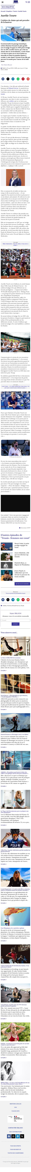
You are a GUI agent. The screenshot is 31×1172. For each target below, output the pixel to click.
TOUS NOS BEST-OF (15, 1149)
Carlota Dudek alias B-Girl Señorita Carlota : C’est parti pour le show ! (15, 966)
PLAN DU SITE (15, 1111)
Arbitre (5, 605)
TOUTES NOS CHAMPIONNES (15, 1153)
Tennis (15, 11)
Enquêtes (9, 11)
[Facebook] (9, 1136)
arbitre (11, 101)
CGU (15, 1107)
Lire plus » (4, 670)
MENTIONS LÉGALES (15, 1103)
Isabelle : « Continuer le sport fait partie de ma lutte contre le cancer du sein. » (15, 1044)
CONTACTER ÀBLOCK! (15, 1128)
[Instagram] (13, 1136)
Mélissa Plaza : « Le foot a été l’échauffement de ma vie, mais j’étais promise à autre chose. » (15, 1083)
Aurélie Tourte (22, 11)
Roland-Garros (13, 88)
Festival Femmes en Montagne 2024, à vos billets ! (14, 734)
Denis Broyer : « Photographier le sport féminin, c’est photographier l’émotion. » (14, 696)
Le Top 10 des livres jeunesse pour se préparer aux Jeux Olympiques (14, 811)
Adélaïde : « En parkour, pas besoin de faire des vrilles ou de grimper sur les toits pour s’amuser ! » (14, 772)
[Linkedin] (18, 1136)
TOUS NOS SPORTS (15, 1146)
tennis (3, 94)
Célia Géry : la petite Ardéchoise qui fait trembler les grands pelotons (15, 850)
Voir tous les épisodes (23, 583)
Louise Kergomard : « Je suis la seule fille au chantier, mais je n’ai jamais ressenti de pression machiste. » (15, 889)
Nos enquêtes (8, 7)
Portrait (9, 605)
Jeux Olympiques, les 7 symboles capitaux (12, 928)
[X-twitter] (22, 1136)
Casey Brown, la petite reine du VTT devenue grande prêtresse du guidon (14, 1005)
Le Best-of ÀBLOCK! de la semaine (11, 658)
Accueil (3, 11)
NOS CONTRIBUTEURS (15, 1131)
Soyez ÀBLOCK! (15, 613)
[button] (2, 2)
